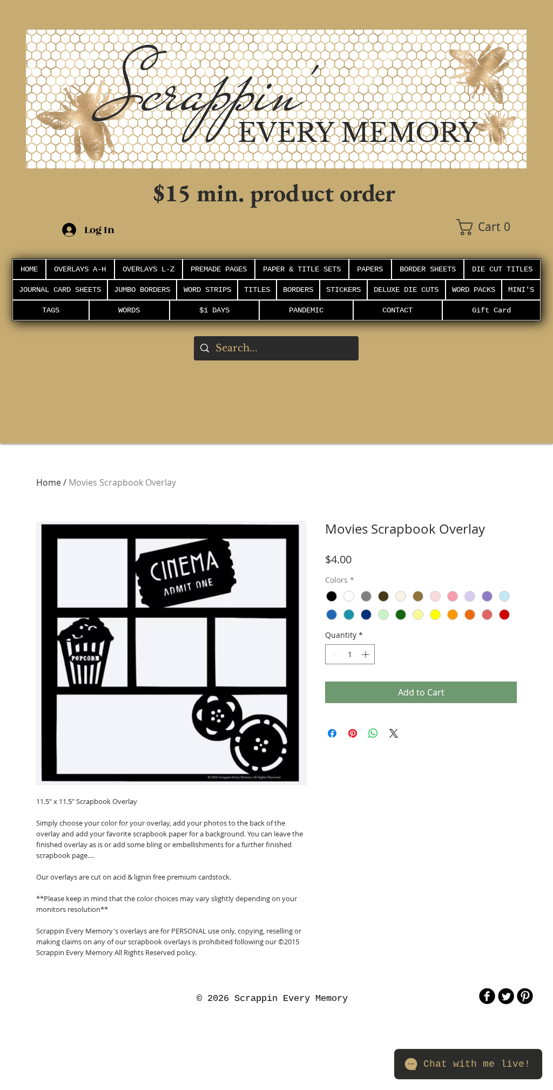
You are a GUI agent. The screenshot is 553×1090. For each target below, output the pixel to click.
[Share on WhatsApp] (373, 733)
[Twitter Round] (506, 996)
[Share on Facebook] (332, 733)
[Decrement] (333, 654)
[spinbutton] (350, 654)
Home (48, 482)
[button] (491, 227)
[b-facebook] (487, 996)
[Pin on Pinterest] (352, 733)
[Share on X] (393, 733)
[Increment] (366, 654)
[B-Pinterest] (525, 996)
